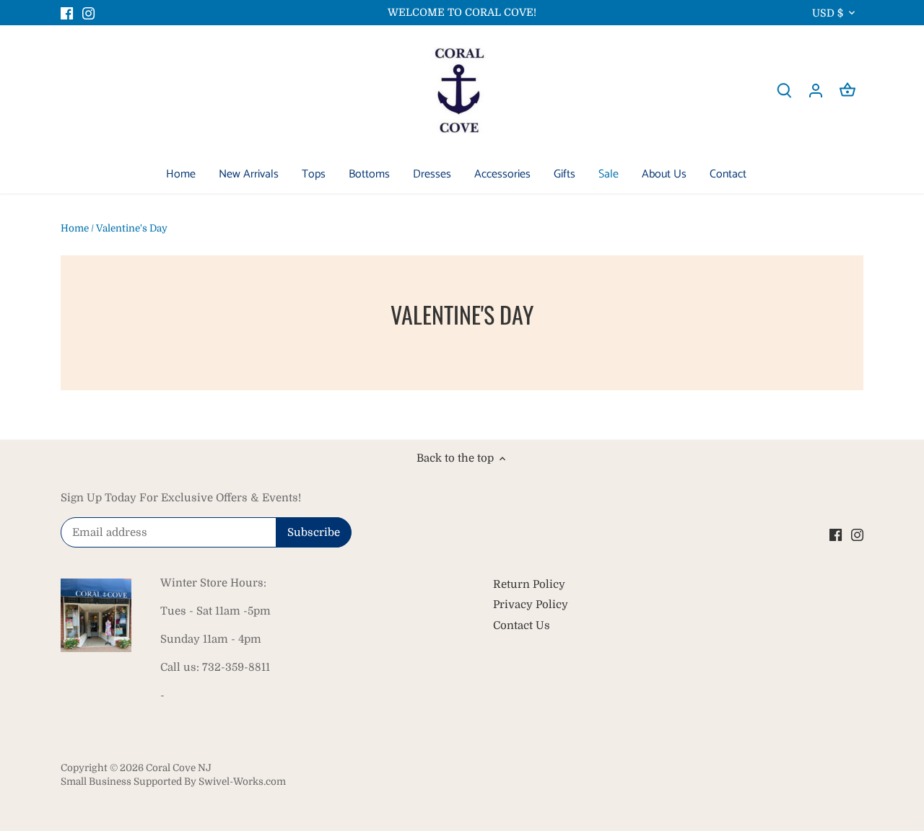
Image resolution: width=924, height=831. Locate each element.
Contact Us (521, 625)
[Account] (816, 90)
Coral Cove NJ (179, 767)
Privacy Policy (530, 604)
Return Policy (529, 584)
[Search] (784, 90)
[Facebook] (67, 12)
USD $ (827, 13)
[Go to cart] (847, 90)
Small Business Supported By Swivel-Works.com (173, 781)
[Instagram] (88, 12)
